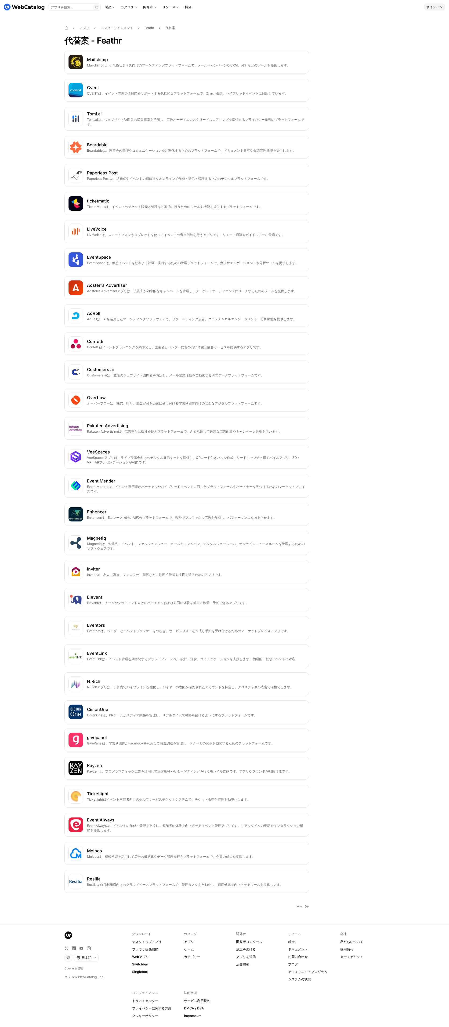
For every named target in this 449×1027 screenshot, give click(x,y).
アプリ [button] (189, 942)
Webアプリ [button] (140, 957)
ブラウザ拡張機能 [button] (145, 949)
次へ (300, 906)
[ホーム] (24, 7)
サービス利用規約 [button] (197, 1001)
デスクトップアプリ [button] (147, 942)
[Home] (66, 28)
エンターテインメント (117, 28)
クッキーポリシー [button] (145, 1016)
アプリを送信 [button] (246, 957)
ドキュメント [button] (298, 949)
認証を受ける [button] (246, 949)
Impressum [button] (192, 1016)
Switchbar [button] (140, 964)
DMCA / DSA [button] (194, 1008)
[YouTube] (81, 948)
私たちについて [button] (351, 942)
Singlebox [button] (140, 972)
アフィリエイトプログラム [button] (307, 972)
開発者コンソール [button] (249, 942)
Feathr (149, 28)
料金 (188, 7)
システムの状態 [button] (299, 979)
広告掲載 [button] (242, 964)
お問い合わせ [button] (298, 957)
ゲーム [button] (189, 949)
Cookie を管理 (74, 968)
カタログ (127, 7)
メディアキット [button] (351, 957)
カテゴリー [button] (192, 957)
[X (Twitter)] (66, 948)
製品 (108, 7)
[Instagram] (89, 948)
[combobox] (86, 957)
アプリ (84, 28)
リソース (168, 7)
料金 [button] (291, 942)
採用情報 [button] (346, 949)
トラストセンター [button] (145, 1001)
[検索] (96, 7)
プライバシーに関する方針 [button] (151, 1008)
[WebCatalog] (68, 935)
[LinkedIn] (74, 948)
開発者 (148, 7)
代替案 (170, 28)
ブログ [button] (293, 964)
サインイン (434, 7)
